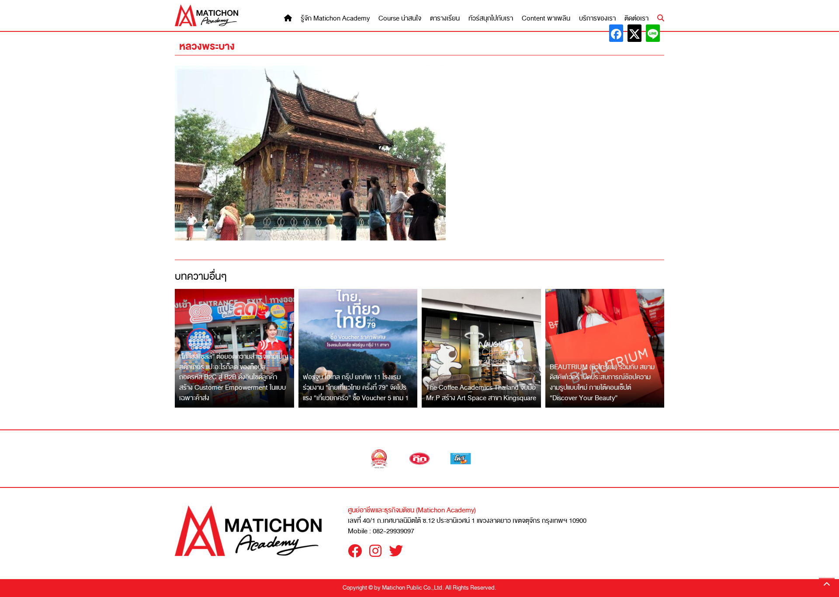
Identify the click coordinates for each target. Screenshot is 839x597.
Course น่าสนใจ (399, 19)
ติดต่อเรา (636, 19)
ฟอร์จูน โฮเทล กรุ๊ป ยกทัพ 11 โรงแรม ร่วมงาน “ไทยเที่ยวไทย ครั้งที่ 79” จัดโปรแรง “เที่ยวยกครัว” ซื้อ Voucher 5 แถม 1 (356, 387)
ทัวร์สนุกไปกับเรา (490, 19)
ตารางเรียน (445, 19)
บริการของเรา (597, 19)
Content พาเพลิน (546, 19)
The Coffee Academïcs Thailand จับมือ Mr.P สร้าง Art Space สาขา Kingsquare (481, 392)
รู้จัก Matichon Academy (335, 19)
